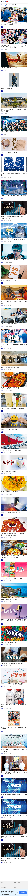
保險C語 (14, 4)
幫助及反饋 (16, 884)
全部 (5, 4)
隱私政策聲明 (3, 887)
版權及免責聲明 (17, 882)
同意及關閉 (22, 892)
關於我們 (2, 884)
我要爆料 (15, 887)
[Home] (6, 1)
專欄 (9, 4)
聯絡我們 (2, 882)
